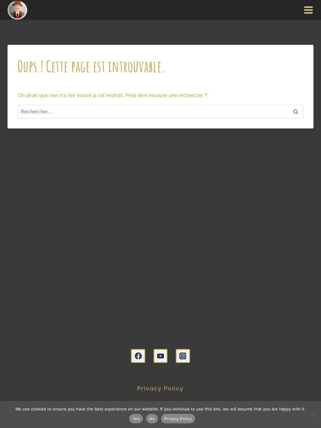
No (152, 418)
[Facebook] (138, 356)
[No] (313, 414)
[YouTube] (161, 356)
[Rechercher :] (160, 112)
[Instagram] (183, 356)
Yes (136, 418)
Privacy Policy (160, 388)
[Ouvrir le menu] (307, 10)
